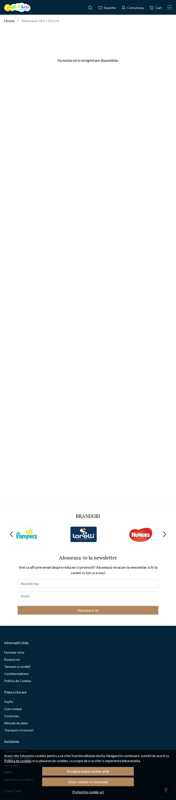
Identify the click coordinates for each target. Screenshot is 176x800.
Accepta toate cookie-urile (88, 771)
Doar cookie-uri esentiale (88, 782)
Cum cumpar (13, 709)
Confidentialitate (16, 674)
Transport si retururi (18, 730)
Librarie (9, 21)
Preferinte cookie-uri (88, 792)
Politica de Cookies (17, 681)
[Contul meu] (132, 7)
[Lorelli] (84, 543)
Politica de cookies (18, 761)
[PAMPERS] (27, 543)
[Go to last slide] (11, 534)
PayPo (8, 702)
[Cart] (156, 7)
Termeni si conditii (17, 667)
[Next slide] (164, 534)
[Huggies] (141, 543)
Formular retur (14, 652)
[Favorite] (107, 7)
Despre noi (12, 659)
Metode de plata (16, 723)
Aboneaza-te (88, 610)
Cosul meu (11, 716)
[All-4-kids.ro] (17, 7)
